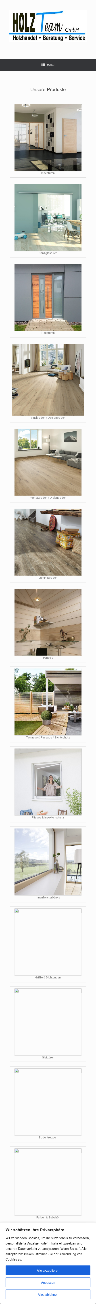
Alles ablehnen (48, 1294)
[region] (48, 1263)
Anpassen (48, 1282)
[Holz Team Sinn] (48, 26)
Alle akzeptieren (48, 1270)
